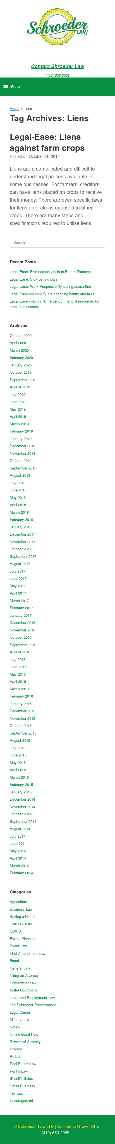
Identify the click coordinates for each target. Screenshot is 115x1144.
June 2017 (18, 578)
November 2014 (22, 806)
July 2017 (17, 571)
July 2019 (17, 394)
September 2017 (23, 556)
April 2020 (18, 342)
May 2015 (18, 762)
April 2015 (18, 769)
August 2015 (20, 740)
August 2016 (20, 652)
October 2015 (21, 725)
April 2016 (18, 681)
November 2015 (22, 718)
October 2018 (21, 460)
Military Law (19, 1019)
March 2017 (19, 600)
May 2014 (18, 850)
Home (14, 108)
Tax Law (16, 1093)
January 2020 (21, 365)
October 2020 (21, 335)
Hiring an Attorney (24, 975)
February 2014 (21, 872)
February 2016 (21, 696)
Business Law (21, 909)
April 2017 (18, 593)
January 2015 (21, 792)
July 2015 (17, 747)
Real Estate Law (23, 1063)
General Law (20, 968)
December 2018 (22, 445)
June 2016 (18, 666)
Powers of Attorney (25, 1041)
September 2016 (23, 644)
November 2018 (22, 453)
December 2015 (22, 710)
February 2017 (21, 607)
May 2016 (18, 674)
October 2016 (21, 637)
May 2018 (18, 497)
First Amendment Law (27, 953)
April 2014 (18, 858)
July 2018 (17, 482)
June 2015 (18, 755)
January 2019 (21, 438)
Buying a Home (22, 916)
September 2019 (23, 379)
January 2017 (21, 615)
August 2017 (20, 563)
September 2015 (23, 733)
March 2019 (19, 423)
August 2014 (20, 828)
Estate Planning (22, 938)
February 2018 (21, 519)
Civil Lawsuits (21, 923)
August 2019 (20, 386)
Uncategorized (21, 1100)
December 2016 (22, 622)
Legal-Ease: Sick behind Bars (34, 279)
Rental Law (19, 1071)
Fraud (14, 960)
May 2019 (18, 409)
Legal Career (20, 1012)
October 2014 (21, 813)
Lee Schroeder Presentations (33, 1004)
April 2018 (18, 504)
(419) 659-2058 (57, 75)
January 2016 (21, 703)
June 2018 (18, 490)
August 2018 (20, 475)
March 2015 (19, 777)
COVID (15, 931)
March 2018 (19, 512)
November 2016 (22, 630)
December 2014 (22, 799)
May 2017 (18, 585)
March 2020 (19, 350)
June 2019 (18, 401)
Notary (15, 1027)
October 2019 (21, 372)
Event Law (18, 945)
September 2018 (23, 468)
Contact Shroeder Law (57, 66)
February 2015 (21, 784)
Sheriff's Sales (21, 1078)
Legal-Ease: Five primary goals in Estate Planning (50, 271)
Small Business (22, 1085)
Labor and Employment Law (32, 997)
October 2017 (21, 548)
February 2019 (21, 431)
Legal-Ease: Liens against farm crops (47, 142)
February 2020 (21, 357)
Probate (16, 1056)
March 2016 (19, 688)
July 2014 (17, 836)
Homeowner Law (23, 982)
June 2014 (18, 843)
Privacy (16, 1048)
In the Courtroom (23, 990)
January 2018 (21, 526)
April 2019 (18, 416)
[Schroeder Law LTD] (57, 28)
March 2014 (19, 865)
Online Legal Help (24, 1034)
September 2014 (23, 821)
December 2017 (22, 534)
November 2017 (22, 541)
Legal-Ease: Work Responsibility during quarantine (50, 286)
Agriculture (18, 901)
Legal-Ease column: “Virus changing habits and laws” (52, 293)
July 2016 (17, 659)
